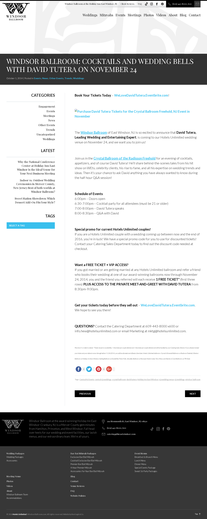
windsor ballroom (192, 379)
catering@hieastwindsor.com (121, 434)
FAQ (140, 3)
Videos (161, 15)
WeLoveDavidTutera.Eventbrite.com (141, 95)
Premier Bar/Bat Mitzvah (82, 464)
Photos (149, 15)
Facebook (157, 4)
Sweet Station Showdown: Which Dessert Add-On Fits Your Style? (35, 200)
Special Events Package (145, 467)
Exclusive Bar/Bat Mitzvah (82, 457)
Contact (195, 15)
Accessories (11, 460)
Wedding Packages (15, 453)
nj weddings (179, 379)
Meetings (134, 15)
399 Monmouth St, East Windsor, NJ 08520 (127, 421)
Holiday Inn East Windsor (147, 379)
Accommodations (14, 498)
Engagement (47, 106)
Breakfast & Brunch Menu (146, 457)
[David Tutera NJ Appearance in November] (138, 113)
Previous (85, 393)
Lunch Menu (140, 460)
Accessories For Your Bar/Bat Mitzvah (87, 471)
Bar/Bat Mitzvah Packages (83, 453)
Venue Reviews (77, 486)
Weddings (90, 15)
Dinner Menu (140, 464)
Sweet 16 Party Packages (146, 471)
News (45, 78)
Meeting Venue (13, 476)
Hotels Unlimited (20, 514)
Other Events (56, 78)
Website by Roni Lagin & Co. (73, 514)
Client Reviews (127, 3)
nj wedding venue (166, 379)
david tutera (131, 379)
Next (193, 393)
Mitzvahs (106, 15)
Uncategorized (46, 134)
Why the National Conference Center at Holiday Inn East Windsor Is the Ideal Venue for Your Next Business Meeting (36, 167)
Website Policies (78, 495)
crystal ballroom (119, 379)
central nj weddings (103, 379)
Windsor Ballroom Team (17, 494)
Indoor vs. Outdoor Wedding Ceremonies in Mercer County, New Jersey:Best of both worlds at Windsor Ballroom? (34, 185)
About (173, 15)
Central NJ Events (87, 379)
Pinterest (162, 4)
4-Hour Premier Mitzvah (81, 467)
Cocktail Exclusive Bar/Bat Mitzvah (86, 460)
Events (120, 15)
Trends (68, 78)
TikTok (146, 4)
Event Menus (141, 453)
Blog (183, 15)
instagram (151, 4)
